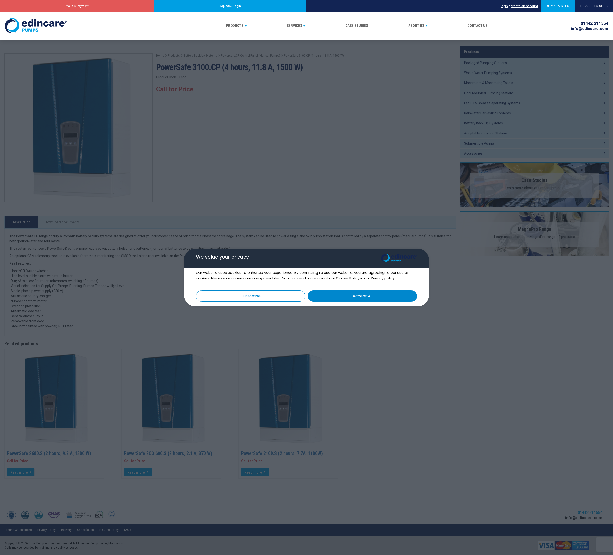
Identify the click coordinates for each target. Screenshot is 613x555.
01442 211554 (594, 23)
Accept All (362, 296)
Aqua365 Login (230, 6)
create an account (524, 6)
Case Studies (356, 25)
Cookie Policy (347, 278)
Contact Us (477, 25)
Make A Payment (77, 6)
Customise (251, 296)
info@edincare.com (589, 28)
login (504, 6)
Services (294, 25)
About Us (416, 25)
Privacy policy (383, 278)
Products (235, 25)
